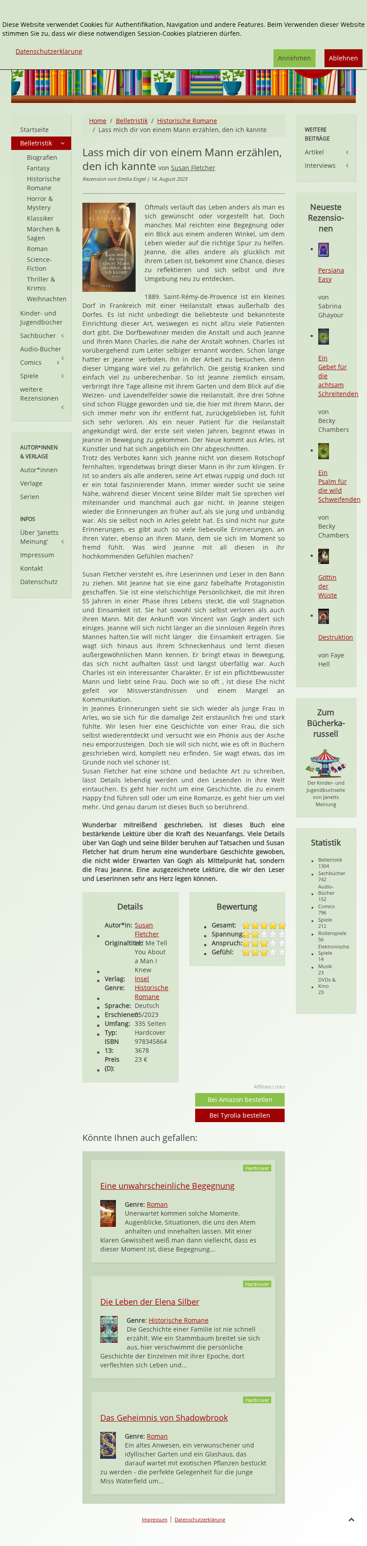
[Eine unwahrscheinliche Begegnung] (108, 1213)
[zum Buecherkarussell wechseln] (326, 763)
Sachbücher (38, 335)
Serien (29, 496)
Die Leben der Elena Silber (149, 1301)
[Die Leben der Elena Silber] (109, 1328)
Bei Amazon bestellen (240, 1099)
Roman (157, 1204)
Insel (142, 978)
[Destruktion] (323, 615)
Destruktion (335, 637)
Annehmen (294, 58)
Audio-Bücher (40, 349)
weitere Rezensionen (39, 393)
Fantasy (38, 168)
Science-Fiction (39, 264)
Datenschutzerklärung (200, 1519)
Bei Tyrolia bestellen (239, 1115)
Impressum (37, 555)
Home (98, 120)
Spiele (29, 376)
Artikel (314, 152)
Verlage (31, 483)
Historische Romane (187, 120)
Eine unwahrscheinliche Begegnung (167, 1185)
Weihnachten (47, 299)
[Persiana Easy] (323, 249)
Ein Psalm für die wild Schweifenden (339, 486)
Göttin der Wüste (327, 586)
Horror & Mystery (40, 203)
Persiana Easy (331, 274)
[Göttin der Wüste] (323, 555)
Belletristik (132, 120)
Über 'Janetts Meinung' (39, 537)
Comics (31, 362)
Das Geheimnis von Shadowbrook (164, 1417)
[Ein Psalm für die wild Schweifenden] (323, 450)
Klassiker (40, 218)
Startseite (34, 129)
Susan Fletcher (193, 167)
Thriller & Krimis (41, 283)
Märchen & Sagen (43, 233)
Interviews (320, 165)
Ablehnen (343, 58)
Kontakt (31, 568)
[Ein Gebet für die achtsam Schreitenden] (323, 336)
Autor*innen (39, 470)
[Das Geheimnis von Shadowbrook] (108, 1444)
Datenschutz (39, 581)
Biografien (42, 157)
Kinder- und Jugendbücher (41, 317)
